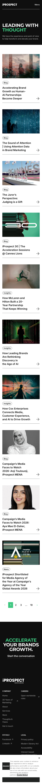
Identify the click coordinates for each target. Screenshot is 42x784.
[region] (21, 769)
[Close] (39, 758)
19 (31, 605)
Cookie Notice (22, 775)
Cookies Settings (21, 780)
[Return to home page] (9, 4)
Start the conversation (21, 656)
